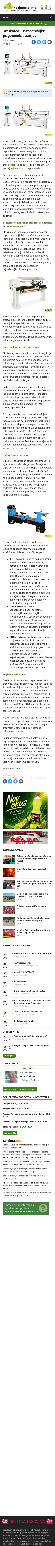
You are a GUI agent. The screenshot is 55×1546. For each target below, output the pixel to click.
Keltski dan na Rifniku (24, 1021)
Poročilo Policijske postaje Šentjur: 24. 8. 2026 (25, 1121)
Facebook (34, 42)
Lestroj (8, 778)
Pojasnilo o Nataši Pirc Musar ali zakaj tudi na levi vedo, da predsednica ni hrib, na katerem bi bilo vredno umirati (27, 1185)
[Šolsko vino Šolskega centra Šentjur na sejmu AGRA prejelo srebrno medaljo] (9, 859)
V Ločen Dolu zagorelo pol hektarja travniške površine (33, 931)
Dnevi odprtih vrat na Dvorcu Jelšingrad (33, 953)
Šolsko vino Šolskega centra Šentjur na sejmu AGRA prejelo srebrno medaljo (34, 858)
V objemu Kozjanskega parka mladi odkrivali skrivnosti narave (33, 895)
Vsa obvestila (10, 1133)
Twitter (39, 42)
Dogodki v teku (11, 1031)
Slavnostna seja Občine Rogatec (29, 991)
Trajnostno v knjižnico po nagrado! (30, 1036)
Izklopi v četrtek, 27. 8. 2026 (16, 1109)
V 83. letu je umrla (28, 1072)
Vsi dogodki (9, 1056)
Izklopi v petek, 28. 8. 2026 (15, 1103)
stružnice (13, 165)
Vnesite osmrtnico (27, 1089)
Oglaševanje (10, 775)
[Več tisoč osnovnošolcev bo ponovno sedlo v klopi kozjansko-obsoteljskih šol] (9, 884)
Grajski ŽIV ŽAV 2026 (24, 972)
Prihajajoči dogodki (17, 945)
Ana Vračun (27, 1076)
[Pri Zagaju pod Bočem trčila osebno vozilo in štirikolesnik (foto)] (9, 921)
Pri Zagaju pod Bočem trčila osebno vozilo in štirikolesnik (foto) (34, 919)
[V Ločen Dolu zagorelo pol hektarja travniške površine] (9, 933)
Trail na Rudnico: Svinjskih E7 (28, 1011)
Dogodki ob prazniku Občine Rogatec (31, 1045)
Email (50, 42)
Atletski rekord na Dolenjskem (31, 906)
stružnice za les (39, 778)
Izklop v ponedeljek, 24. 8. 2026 (18, 1127)
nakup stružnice (17, 778)
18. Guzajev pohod (22, 963)
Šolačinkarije (20, 981)
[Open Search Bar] (51, 17)
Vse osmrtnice (10, 1089)
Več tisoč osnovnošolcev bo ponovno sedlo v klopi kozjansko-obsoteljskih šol (34, 883)
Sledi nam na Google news (44, 42)
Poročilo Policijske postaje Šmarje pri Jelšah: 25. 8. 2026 (27, 1115)
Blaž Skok (10, 40)
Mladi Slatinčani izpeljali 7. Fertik (32, 869)
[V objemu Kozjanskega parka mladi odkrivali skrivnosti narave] (9, 897)
